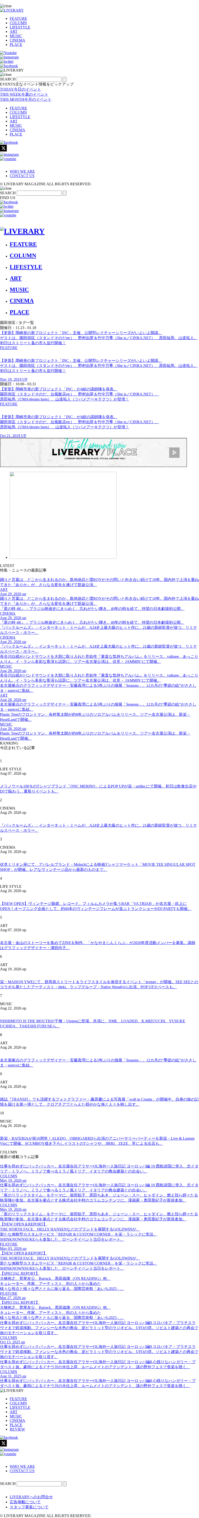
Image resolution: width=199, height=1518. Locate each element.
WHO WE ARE (22, 171)
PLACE (16, 45)
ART (13, 31)
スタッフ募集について (29, 1507)
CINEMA (17, 40)
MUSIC (16, 36)
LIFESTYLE (20, 27)
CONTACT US (22, 176)
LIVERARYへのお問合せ (31, 1497)
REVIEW (17, 1429)
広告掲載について (25, 1502)
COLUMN (18, 23)
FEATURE (18, 18)
